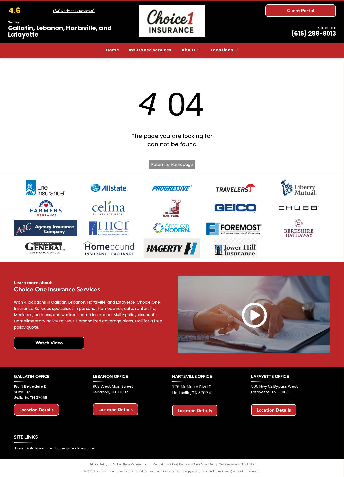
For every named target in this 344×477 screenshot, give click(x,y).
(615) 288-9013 (313, 33)
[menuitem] (112, 50)
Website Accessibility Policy (237, 464)
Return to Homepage (172, 164)
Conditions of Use (165, 464)
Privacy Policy (98, 464)
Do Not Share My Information (132, 464)
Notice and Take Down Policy (198, 464)
